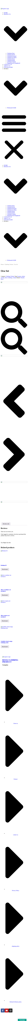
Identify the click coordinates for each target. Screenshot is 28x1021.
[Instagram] (10, 1010)
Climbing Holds (11, 60)
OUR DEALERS (8, 67)
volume (14, 277)
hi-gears (19, 276)
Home (2, 264)
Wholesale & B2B (11, 107)
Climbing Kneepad (11, 56)
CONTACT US (8, 64)
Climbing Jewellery (12, 57)
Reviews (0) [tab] (6, 524)
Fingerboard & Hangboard (13, 63)
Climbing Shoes (11, 59)
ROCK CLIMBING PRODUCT (10, 661)
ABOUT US (7, 66)
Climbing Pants (11, 53)
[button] (14, 136)
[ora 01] (14, 356)
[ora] (14, 282)
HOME (6, 12)
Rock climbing (8, 277)
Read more (5, 569)
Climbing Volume (11, 61)
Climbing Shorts (11, 54)
